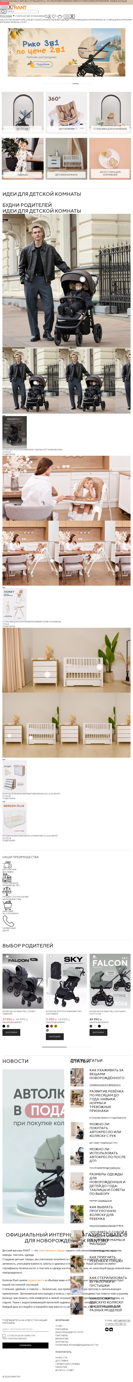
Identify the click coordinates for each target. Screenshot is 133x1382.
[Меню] (69, 16)
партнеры (61, 1335)
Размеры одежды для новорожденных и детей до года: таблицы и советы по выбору (107, 1184)
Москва (6, 16)
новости (15, 1061)
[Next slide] (123, 52)
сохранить (25, 1345)
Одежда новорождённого (105, 1085)
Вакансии (61, 1338)
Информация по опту (69, 1332)
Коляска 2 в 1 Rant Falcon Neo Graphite (19, 1012)
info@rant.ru (122, 1320)
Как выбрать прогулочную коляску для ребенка (103, 1213)
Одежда (64, 20)
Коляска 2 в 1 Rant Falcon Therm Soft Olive (107, 1012)
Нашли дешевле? (12, 1022)
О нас (59, 1326)
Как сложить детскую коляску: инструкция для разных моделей (107, 1304)
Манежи (55, 20)
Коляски (11, 20)
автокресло (113, 1168)
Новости (61, 1357)
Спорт (23, 22)
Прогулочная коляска (102, 1226)
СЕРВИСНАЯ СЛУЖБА (67, 1364)
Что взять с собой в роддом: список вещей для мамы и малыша (108, 1238)
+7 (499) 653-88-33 (24, 16)
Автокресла (23, 20)
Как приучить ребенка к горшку (106, 1259)
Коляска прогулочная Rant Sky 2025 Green (64, 1012)
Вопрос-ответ (64, 1370)
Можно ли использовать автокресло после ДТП (108, 1155)
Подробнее (8, 454)
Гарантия (61, 1367)
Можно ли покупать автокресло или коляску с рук (105, 1130)
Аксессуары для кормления (116, 20)
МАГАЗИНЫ (61, 1329)
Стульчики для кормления (84, 20)
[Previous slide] (10, 52)
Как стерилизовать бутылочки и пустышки (108, 1281)
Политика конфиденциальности (76, 1345)
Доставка (61, 1360)
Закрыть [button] (4, 3)
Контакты (61, 1342)
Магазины (38, 16)
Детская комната (40, 20)
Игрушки (5, 22)
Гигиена (14, 22)
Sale (3, 20)
